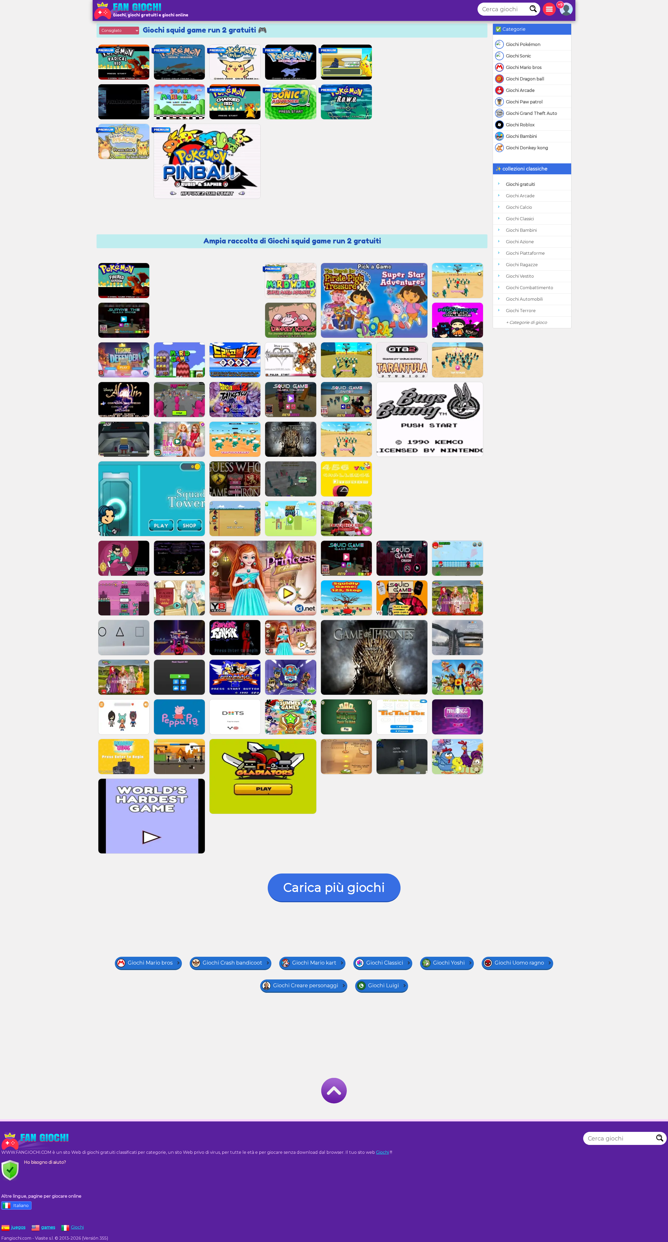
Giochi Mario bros (523, 67)
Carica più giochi (334, 887)
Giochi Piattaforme (525, 253)
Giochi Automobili (524, 299)
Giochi (382, 1152)
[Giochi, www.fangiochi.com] (129, 10)
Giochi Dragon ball (525, 78)
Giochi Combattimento (529, 287)
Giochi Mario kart (314, 963)
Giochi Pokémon (523, 44)
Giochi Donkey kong (527, 147)
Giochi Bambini (521, 136)
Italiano (21, 1205)
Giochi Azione (520, 241)
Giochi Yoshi (449, 963)
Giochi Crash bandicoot (232, 963)
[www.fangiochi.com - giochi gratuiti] (36, 1141)
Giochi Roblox (520, 124)
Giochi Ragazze (522, 264)
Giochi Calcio (519, 207)
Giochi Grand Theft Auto (531, 113)
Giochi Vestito (520, 276)
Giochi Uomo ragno (519, 963)
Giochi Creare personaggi (305, 985)
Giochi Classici (520, 218)
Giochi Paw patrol (524, 101)
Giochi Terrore (521, 310)
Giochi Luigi (383, 985)
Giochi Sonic (518, 56)
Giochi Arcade (520, 90)
